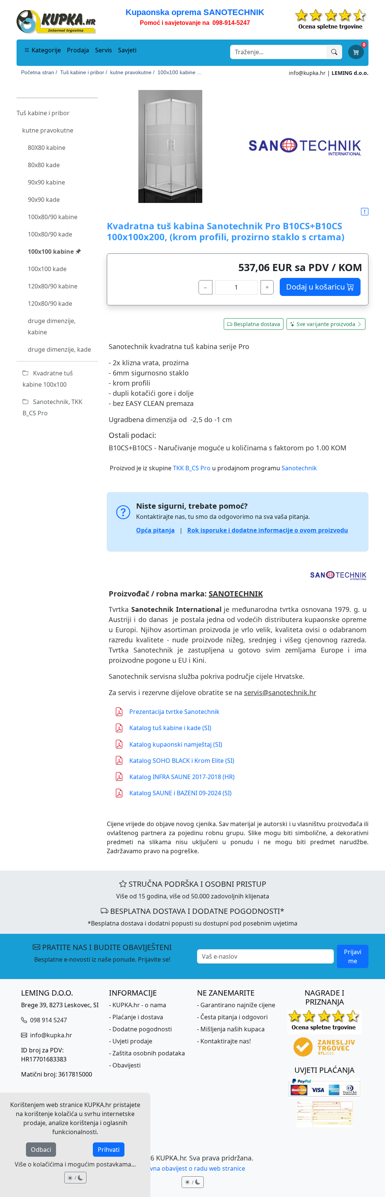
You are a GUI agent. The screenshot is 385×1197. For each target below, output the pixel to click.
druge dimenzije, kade (59, 349)
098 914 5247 (48, 1020)
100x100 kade (47, 269)
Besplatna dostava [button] (257, 324)
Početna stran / (39, 72)
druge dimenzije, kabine (52, 326)
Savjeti (127, 50)
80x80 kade (44, 165)
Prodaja (78, 50)
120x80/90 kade (50, 303)
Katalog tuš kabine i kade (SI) (170, 728)
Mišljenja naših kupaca (232, 1029)
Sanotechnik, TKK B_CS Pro (52, 407)
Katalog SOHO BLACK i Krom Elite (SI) (181, 760)
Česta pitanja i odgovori (234, 1017)
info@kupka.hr (307, 72)
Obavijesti (126, 1065)
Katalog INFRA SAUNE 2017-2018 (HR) (182, 777)
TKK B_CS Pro (192, 468)
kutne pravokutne (47, 130)
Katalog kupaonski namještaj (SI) (175, 744)
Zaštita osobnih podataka (148, 1053)
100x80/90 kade (50, 234)
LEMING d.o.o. (350, 72)
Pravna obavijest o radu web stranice (192, 1168)
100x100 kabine (51, 251)
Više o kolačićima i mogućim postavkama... (75, 1164)
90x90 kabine (46, 182)
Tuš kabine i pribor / (83, 72)
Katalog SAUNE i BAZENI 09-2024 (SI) (180, 793)
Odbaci (41, 1149)
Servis (103, 50)
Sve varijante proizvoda (326, 324)
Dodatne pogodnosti (142, 1029)
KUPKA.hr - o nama (139, 1005)
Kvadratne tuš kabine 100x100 (48, 379)
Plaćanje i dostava (137, 1017)
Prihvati (109, 1149)
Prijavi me (352, 956)
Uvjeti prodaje (132, 1041)
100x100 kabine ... (180, 72)
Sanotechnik (299, 468)
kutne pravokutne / (132, 72)
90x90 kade (44, 199)
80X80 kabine (46, 147)
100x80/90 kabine (52, 217)
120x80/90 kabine (52, 286)
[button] (364, 212)
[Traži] (334, 52)
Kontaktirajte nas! (225, 1041)
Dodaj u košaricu (316, 287)
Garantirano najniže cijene (237, 1005)
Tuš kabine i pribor (43, 113)
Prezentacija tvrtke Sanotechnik (174, 712)
